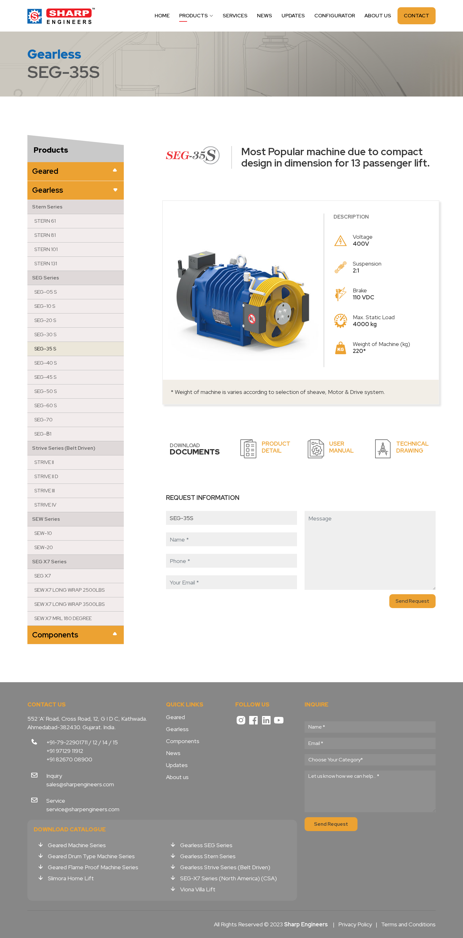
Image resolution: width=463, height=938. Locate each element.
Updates (177, 765)
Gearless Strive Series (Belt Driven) (225, 867)
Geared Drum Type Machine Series (91, 856)
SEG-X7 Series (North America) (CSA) (228, 878)
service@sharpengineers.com (82, 809)
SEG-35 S (45, 348)
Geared (45, 171)
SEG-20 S (45, 320)
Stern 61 (45, 221)
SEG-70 (43, 419)
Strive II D (46, 476)
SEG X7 (42, 575)
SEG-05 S (45, 292)
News (173, 753)
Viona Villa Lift (197, 889)
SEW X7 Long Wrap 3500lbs (69, 604)
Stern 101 (46, 249)
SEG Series (45, 277)
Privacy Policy (355, 924)
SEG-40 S (45, 363)
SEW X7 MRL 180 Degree (63, 618)
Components (55, 635)
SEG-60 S (45, 405)
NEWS (264, 15)
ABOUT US (377, 15)
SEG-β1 (42, 434)
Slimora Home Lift (71, 878)
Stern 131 (45, 263)
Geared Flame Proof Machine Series (93, 867)
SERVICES (235, 15)
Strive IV (45, 504)
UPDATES (293, 15)
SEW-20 (43, 547)
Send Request (412, 601)
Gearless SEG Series (206, 845)
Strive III (44, 490)
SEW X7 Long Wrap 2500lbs (69, 590)
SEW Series (46, 519)
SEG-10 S (44, 306)
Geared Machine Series (77, 845)
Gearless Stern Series (208, 856)
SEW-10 (43, 533)
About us (177, 777)
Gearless (47, 190)
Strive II (44, 462)
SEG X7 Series (49, 561)
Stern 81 (45, 235)
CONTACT (416, 15)
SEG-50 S (45, 391)
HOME (162, 15)
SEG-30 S (45, 334)
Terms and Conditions (408, 924)
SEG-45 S (45, 377)
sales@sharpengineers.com (80, 784)
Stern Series (47, 206)
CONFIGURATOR (334, 15)
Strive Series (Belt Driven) (63, 448)
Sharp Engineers (61, 15)
